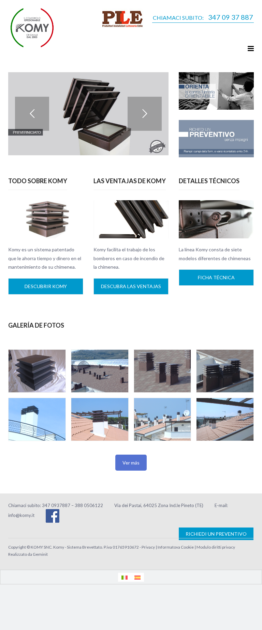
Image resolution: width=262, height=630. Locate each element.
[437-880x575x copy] (162, 419)
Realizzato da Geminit (28, 554)
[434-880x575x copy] (99, 419)
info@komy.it (21, 515)
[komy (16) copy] (99, 371)
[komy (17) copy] (162, 371)
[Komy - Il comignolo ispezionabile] (32, 27)
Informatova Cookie (176, 547)
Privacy (148, 547)
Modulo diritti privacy (215, 547)
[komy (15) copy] (37, 371)
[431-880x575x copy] (37, 419)
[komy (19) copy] (224, 371)
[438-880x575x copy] (224, 419)
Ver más (131, 463)
